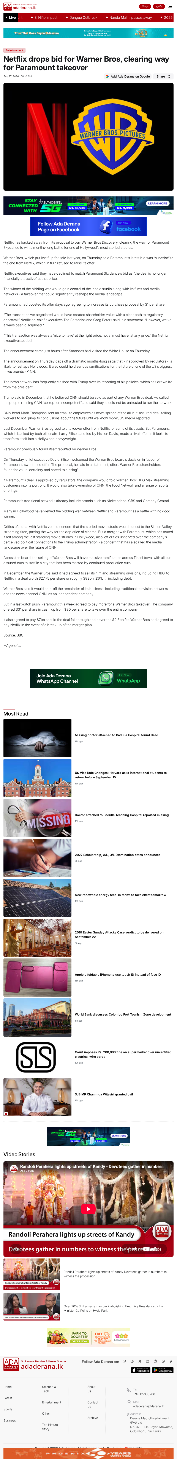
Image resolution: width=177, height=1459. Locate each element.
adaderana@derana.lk (148, 1406)
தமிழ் (159, 6)
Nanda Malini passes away (111, 17)
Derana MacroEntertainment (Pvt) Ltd (151, 1424)
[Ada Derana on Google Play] (163, 1370)
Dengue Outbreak (63, 17)
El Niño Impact (26, 17)
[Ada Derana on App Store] (140, 1370)
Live (12, 17)
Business (9, 1420)
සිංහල (145, 6)
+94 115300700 (144, 1394)
